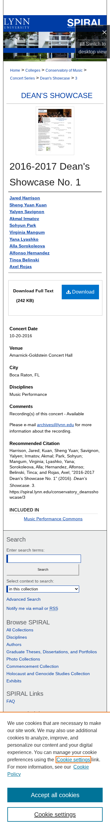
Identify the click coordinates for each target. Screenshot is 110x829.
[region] (55, 770)
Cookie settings (73, 759)
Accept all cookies (55, 795)
